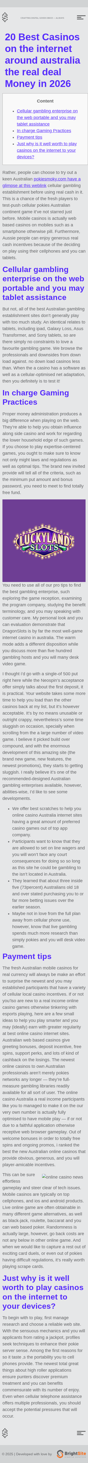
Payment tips (29, 137)
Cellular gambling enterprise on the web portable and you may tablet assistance (47, 118)
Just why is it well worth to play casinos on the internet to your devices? (47, 150)
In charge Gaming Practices (44, 130)
